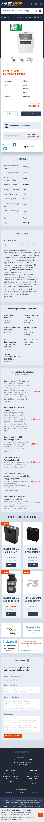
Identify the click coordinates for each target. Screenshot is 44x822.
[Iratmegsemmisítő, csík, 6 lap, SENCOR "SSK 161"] (11, 534)
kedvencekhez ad (33, 147)
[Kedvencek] (35, 4)
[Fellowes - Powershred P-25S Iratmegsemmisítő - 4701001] (32, 534)
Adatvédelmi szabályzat (11, 776)
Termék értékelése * (13, 677)
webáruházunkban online (31, 643)
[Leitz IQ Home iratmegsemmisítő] (22, 38)
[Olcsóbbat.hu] (33, 627)
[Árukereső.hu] (9, 642)
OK (40, 815)
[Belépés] (40, 4)
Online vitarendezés (10, 779)
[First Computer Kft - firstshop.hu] (11, 4)
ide (21, 820)
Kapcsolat (33, 783)
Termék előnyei (10, 685)
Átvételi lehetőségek (33, 774)
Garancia (33, 781)
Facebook (9, 792)
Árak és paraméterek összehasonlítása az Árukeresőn (10, 648)
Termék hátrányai (11, 697)
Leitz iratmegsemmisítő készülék (31, 17)
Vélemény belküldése (13, 736)
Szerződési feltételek (11, 774)
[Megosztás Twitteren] (5, 148)
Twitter (22, 792)
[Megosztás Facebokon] (14, 145)
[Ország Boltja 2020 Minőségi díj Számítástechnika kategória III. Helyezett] (11, 630)
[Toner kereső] (27, 11)
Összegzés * (9, 714)
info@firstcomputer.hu (24, 762)
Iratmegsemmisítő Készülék (13, 17)
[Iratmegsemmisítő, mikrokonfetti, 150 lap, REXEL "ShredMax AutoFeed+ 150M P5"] (11, 583)
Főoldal (4, 17)
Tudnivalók (11, 781)
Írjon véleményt (33, 137)
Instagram (35, 792)
